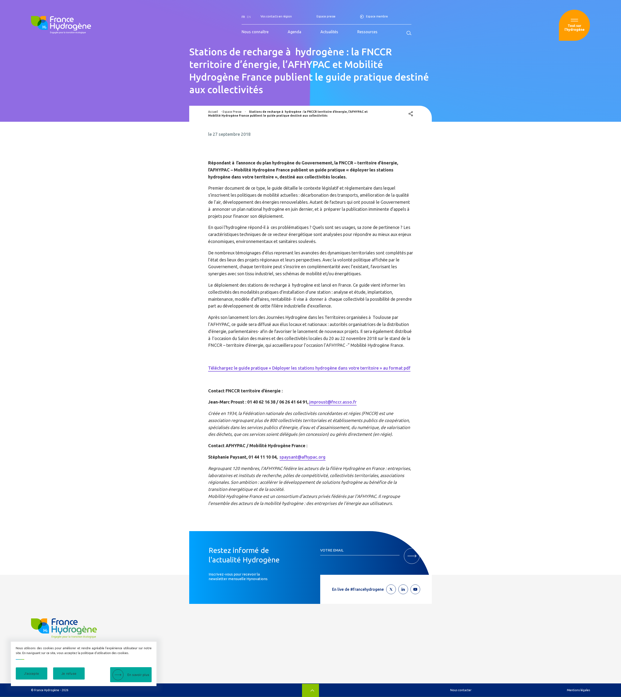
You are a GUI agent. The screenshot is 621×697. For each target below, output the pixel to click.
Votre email (331, 550)
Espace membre (377, 16)
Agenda (294, 32)
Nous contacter (461, 690)
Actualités (329, 32)
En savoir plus (138, 675)
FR (243, 16)
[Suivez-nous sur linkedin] (403, 589)
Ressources (367, 32)
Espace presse (326, 16)
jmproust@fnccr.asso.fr (333, 401)
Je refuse (68, 673)
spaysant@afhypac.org (302, 456)
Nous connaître (255, 32)
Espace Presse (232, 111)
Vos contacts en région (276, 16)
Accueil (213, 111)
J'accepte (31, 673)
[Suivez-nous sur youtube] (415, 589)
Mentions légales (578, 690)
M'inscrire (412, 556)
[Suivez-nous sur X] (391, 589)
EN (249, 16)
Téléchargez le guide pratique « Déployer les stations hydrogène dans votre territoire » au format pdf (309, 367)
